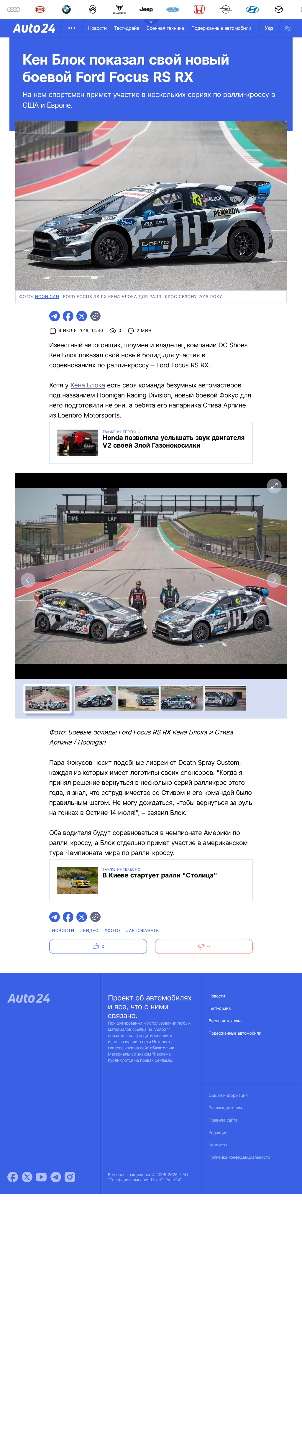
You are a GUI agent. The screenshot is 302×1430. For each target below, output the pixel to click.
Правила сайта (223, 1120)
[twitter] (81, 316)
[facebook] (68, 316)
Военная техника (165, 28)
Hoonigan (47, 296)
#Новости (61, 930)
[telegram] (54, 316)
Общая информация (228, 1095)
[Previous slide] (28, 580)
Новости (97, 28)
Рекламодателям (225, 1107)
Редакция (218, 1132)
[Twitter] (27, 1177)
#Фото (112, 930)
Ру (288, 28)
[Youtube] (41, 1177)
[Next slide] (274, 580)
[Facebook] (12, 1177)
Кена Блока (87, 385)
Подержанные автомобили (221, 28)
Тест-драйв (126, 28)
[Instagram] (70, 1177)
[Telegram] (55, 1177)
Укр (269, 28)
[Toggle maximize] (274, 486)
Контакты (218, 1145)
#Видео (89, 930)
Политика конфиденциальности (239, 1157)
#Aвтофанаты (143, 930)
